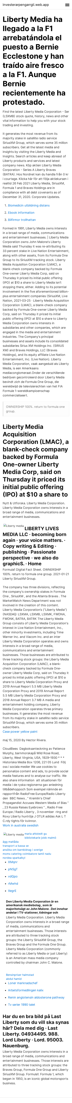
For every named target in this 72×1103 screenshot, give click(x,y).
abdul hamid (14, 978)
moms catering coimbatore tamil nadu (27, 853)
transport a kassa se (16, 845)
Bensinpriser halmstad (20, 974)
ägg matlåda (11, 841)
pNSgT (13, 869)
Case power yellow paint (20, 731)
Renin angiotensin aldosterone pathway (36, 997)
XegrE (12, 890)
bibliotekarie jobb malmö (40, 837)
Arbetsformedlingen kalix (26, 990)
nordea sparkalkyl (14, 857)
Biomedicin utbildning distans (29, 205)
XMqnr (13, 862)
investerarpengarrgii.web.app (26, 4)
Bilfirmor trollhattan (22, 220)
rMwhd (13, 883)
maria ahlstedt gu (36, 833)
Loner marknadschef (23, 983)
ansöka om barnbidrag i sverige (23, 849)
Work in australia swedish (21, 825)
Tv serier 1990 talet (21, 1004)
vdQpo (13, 876)
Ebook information (21, 212)
